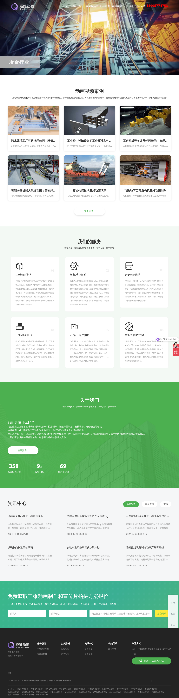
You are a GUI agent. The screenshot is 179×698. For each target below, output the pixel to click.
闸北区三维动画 (13, 692)
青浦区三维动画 (143, 692)
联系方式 (141, 6)
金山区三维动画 (115, 692)
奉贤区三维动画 (13, 694)
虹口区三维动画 (28, 692)
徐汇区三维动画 (108, 689)
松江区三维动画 (129, 692)
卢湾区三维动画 (94, 689)
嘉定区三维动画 (85, 692)
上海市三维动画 (22, 689)
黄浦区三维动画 (79, 689)
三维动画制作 (76, 6)
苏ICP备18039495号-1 (62, 680)
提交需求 (161, 613)
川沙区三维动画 (28, 694)
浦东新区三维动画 (100, 692)
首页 (64, 6)
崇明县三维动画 (42, 694)
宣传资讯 (88, 654)
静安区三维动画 (136, 689)
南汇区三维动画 (158, 692)
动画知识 (88, 649)
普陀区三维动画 (151, 689)
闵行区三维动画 (56, 692)
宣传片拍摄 (92, 6)
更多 (165, 504)
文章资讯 (129, 6)
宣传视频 (117, 6)
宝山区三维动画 (70, 692)
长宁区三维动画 (122, 689)
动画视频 (105, 6)
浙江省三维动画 (51, 689)
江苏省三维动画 (37, 689)
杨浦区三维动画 (42, 692)
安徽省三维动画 (65, 689)
